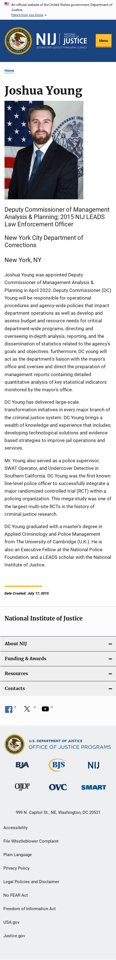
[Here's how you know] (58, 10)
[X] (29, 711)
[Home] (62, 40)
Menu (103, 41)
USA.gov (11, 922)
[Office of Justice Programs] (18, 41)
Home (9, 70)
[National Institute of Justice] (93, 769)
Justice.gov (14, 935)
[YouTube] (47, 711)
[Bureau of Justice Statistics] (58, 772)
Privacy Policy (16, 868)
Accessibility (15, 827)
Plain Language (17, 854)
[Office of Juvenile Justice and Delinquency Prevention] (22, 792)
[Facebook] (11, 711)
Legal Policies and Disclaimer (31, 881)
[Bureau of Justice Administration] (22, 769)
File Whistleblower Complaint (31, 841)
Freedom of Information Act (29, 908)
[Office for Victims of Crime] (58, 791)
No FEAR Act (15, 895)
